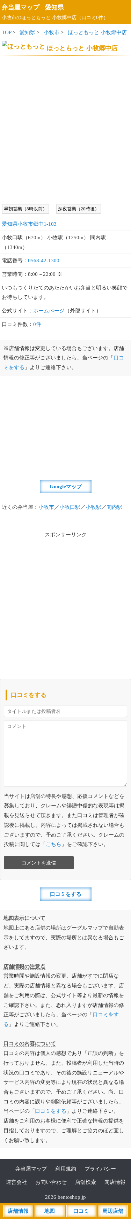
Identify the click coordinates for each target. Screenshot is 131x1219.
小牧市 (51, 32)
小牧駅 (93, 507)
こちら (53, 844)
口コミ (81, 1211)
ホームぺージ (49, 310)
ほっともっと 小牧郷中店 (97, 32)
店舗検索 (85, 1182)
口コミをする (65, 894)
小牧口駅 (69, 507)
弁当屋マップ (20, 7)
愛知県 (54, 7)
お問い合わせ (51, 1182)
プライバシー (100, 1169)
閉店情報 (114, 1182)
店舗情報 (18, 1211)
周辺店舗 (112, 1211)
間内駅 (114, 507)
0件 (37, 324)
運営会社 (16, 1182)
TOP (6, 32)
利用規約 (65, 1169)
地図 (49, 1211)
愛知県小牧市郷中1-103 (29, 224)
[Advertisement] (65, 129)
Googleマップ (66, 486)
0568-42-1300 (43, 260)
